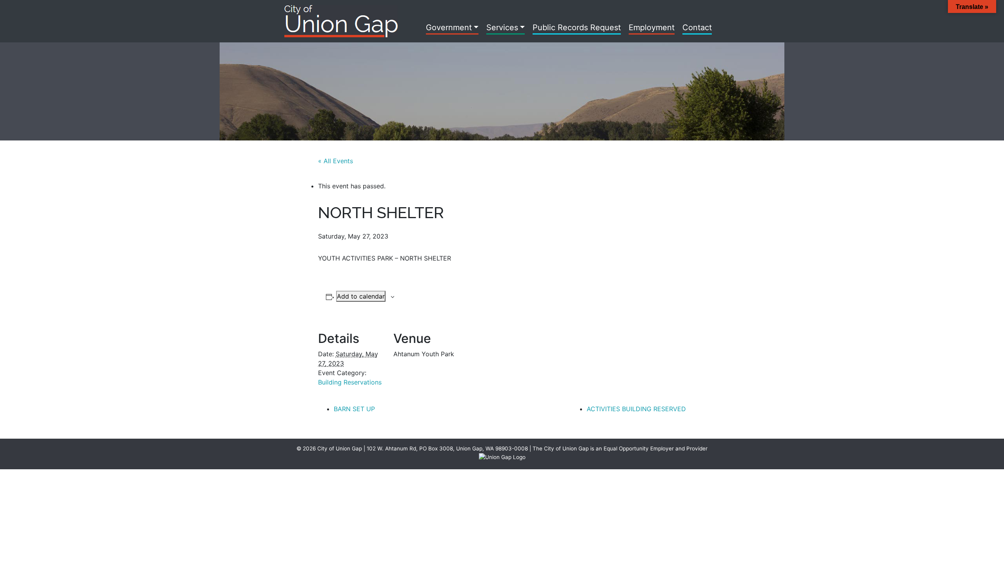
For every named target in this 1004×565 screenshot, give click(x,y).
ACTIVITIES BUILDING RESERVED (636, 409)
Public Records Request (577, 27)
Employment (652, 27)
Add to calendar (361, 296)
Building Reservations (350, 382)
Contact (697, 27)
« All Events (335, 161)
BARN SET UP (354, 409)
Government (449, 27)
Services (502, 27)
